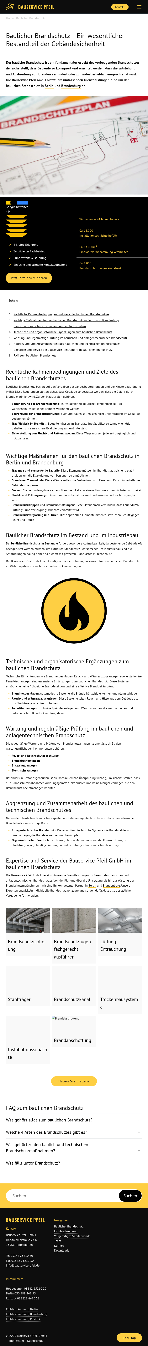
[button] (141, 7)
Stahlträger (9, 1121)
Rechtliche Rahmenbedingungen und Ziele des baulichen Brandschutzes (61, 314)
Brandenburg (71, 85)
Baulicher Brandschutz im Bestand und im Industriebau (50, 326)
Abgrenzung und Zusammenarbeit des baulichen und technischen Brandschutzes (67, 344)
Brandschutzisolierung (9, 993)
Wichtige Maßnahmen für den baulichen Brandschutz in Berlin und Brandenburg (66, 320)
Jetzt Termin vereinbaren (29, 278)
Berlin (49, 85)
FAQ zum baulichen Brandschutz (35, 355)
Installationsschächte (93, 235)
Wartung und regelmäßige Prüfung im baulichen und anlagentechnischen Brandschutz (70, 338)
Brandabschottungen (60, 505)
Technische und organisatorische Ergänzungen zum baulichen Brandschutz (63, 332)
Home (10, 18)
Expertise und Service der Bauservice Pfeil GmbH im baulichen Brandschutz (63, 350)
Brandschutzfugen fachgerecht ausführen (27, 950)
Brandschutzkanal (26, 1100)
